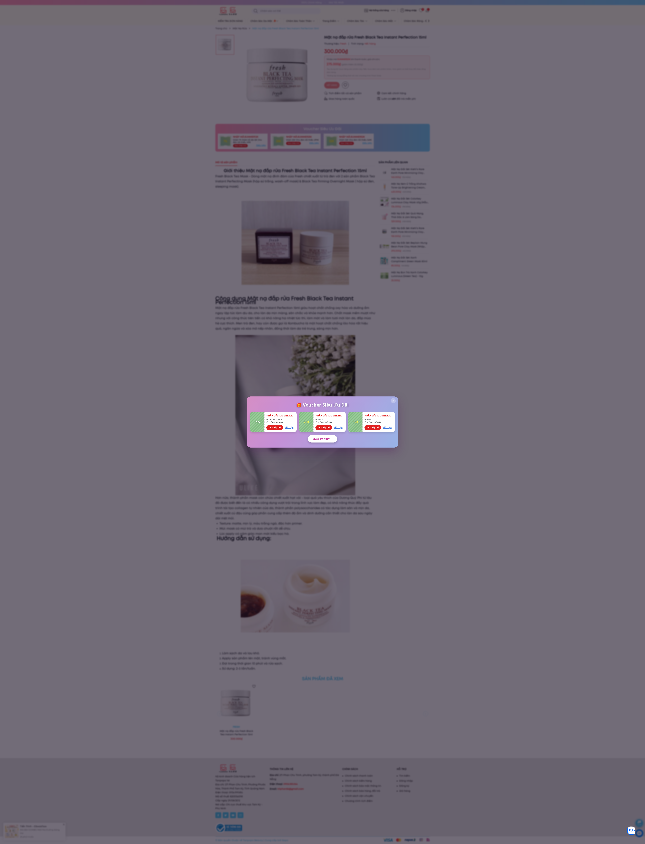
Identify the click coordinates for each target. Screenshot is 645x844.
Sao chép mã (274, 427)
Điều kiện (289, 427)
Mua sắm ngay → (323, 438)
